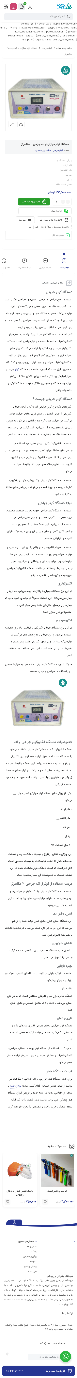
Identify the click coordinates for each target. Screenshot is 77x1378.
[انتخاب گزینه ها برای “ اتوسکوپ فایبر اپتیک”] (45, 1202)
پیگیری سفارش (30, 1257)
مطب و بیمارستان (64, 48)
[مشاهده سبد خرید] (21, 7)
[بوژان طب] (64, 6)
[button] (7, 1202)
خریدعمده (32, 1271)
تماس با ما (32, 1247)
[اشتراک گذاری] (20, 124)
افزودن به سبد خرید (30, 202)
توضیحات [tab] (64, 268)
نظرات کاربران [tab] (45, 268)
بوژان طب (15, 1086)
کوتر (17, 369)
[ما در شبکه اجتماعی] (13, 6)
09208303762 (58, 1336)
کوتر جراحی (47, 48)
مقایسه (33, 1262)
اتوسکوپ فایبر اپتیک (57, 1191)
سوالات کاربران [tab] (24, 268)
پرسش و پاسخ (30, 1267)
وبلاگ (34, 1252)
